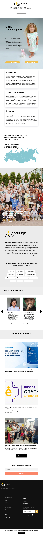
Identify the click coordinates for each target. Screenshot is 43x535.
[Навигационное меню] (1, 16)
